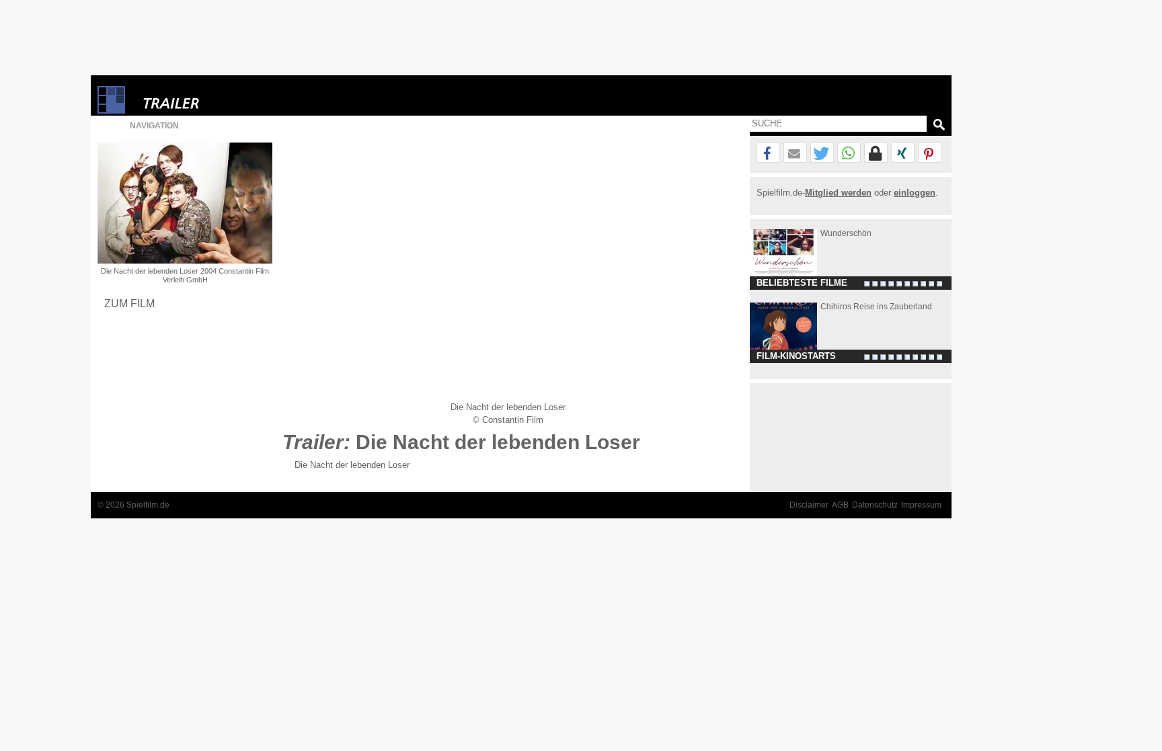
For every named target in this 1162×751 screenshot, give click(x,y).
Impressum (921, 505)
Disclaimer (808, 505)
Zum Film (129, 303)
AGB (840, 505)
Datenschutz (875, 505)
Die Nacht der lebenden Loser (352, 465)
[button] (768, 153)
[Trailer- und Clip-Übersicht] (212, 100)
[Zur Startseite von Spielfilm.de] (111, 111)
